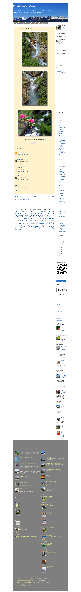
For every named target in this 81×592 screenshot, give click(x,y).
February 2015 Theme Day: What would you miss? (61, 376)
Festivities (51, 215)
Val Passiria (46, 226)
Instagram (58, 309)
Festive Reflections (61, 183)
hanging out (49, 497)
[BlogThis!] (32, 143)
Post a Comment (19, 190)
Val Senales (36, 228)
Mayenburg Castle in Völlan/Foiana (53, 463)
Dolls (41, 215)
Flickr (57, 306)
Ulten (41, 225)
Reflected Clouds (62, 143)
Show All (64, 574)
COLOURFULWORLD (47, 535)
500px (57, 300)
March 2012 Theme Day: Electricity (27, 457)
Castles (49, 213)
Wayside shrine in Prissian (63, 361)
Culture (26, 215)
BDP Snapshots (59, 74)
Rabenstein (63, 417)
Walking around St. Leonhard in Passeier (62, 218)
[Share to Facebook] (34, 143)
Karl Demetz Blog (19, 520)
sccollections (45, 551)
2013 (59, 253)
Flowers (19, 144)
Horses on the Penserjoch (62, 189)
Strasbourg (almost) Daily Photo (49, 527)
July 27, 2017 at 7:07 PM (22, 171)
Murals (45, 220)
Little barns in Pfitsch (24, 476)
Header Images (22, 23)
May (60, 237)
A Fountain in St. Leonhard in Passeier (62, 222)
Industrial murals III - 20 (62, 177)
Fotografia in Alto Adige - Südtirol (23, 509)
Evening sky (48, 457)
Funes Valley (51, 216)
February (61, 243)
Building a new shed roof (51, 552)
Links (38, 23)
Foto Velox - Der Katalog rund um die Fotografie (26, 536)
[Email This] (31, 143)
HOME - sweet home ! (24, 521)
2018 (59, 122)
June (60, 235)
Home (16, 23)
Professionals (49, 520)
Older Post (51, 196)
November (61, 127)
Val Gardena (36, 226)
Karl (64, 25)
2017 (59, 123)
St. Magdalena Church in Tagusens (53, 469)
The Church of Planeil (62, 180)
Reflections (20, 222)
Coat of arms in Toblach (62, 199)
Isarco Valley (27, 218)
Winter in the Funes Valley (51, 451)
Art (25, 213)
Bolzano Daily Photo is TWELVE (63, 328)
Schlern (35, 222)
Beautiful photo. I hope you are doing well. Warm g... (25, 578)
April (60, 239)
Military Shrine (62, 174)
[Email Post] (29, 143)
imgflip (17, 537)
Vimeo (57, 316)
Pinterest (58, 313)
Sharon (18, 159)
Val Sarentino (26, 228)
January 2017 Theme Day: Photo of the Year (28, 463)
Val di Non (28, 226)
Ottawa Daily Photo (46, 512)
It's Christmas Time (63, 433)
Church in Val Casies (61, 160)
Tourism (17, 225)
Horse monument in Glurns (51, 481)
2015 (59, 249)
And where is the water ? (62, 169)
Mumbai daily (45, 519)
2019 (59, 120)
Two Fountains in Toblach (62, 214)
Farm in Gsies (62, 154)
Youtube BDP (59, 318)
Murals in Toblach (61, 157)
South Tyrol (29, 23)
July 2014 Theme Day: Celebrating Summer (63, 392)
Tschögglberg (25, 225)
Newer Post (18, 196)
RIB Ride (48, 567)
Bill (18, 175)
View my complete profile (63, 29)
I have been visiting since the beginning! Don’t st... (25, 584)
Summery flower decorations (62, 172)
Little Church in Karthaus (62, 229)
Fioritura (22, 510)
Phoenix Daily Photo (46, 504)
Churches (18, 215)
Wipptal (19, 229)
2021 (59, 116)
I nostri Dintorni (19, 502)
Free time (43, 216)
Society (16, 223)
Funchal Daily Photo (46, 559)
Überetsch (34, 225)
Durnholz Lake (63, 337)
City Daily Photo (59, 46)
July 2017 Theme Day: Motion (62, 232)
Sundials (41, 223)
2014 (59, 251)
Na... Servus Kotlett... (20, 528)
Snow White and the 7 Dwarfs (62, 152)
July (60, 135)
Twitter (57, 314)
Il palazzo (49, 528)
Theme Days (48, 223)
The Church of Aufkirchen (62, 141)
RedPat (18, 167)
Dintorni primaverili (24, 503)
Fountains (37, 216)
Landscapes (50, 218)
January (61, 245)
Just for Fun (37, 218)
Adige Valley (19, 211)
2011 (59, 257)
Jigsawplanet (59, 311)
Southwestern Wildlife (51, 505)
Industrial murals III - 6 (24, 482)
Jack (18, 184)
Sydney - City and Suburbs (47, 543)
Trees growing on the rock (25, 451)
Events (45, 215)
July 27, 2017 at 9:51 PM (22, 179)
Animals (48, 211)
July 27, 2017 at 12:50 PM (22, 154)
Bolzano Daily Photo (24, 5)
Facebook (58, 304)
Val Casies (22, 226)
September (61, 131)
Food (31, 216)
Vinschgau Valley (50, 228)
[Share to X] (33, 143)
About (34, 23)
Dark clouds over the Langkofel (63, 348)
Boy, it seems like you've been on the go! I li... (24, 580)
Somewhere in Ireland (47, 496)
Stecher (36, 223)
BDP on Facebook (44, 23)
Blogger (59, 589)
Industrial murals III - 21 (62, 138)
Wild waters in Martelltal (62, 149)
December (61, 125)
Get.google (58, 307)
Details (33, 215)
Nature (29, 144)
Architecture (18, 213)
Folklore (26, 216)
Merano (30, 220)
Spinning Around (50, 513)
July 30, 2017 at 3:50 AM (22, 187)
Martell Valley (25, 144)
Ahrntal (41, 211)
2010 (59, 259)
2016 (59, 247)
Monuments (38, 220)
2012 (59, 255)
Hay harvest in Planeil (62, 193)
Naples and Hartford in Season (48, 566)
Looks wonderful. (18, 585)
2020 (59, 118)
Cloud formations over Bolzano (62, 165)
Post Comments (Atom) (25, 199)
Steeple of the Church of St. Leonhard (62, 203)
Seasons (43, 222)
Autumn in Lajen (63, 426)
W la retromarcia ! (19, 498)
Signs (49, 222)
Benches (31, 213)
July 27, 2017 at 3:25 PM (22, 163)
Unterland (46, 225)
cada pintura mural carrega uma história (55, 560)
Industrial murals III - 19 (62, 226)
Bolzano (39, 213)
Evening (47, 475)
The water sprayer (61, 146)
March (60, 241)
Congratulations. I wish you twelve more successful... (25, 582)
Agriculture (32, 211)
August (60, 133)
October (61, 129)
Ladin (43, 218)
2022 (59, 114)
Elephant (21, 470)
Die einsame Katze (23, 529)
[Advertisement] (35, 204)
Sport (31, 223)
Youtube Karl (59, 320)
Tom (18, 151)
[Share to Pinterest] (35, 143)
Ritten (28, 222)
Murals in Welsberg (23, 488)
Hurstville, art (49, 544)
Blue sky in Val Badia (63, 405)
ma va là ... (18, 497)
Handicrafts (19, 218)
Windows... (61, 163)
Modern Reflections (61, 206)
